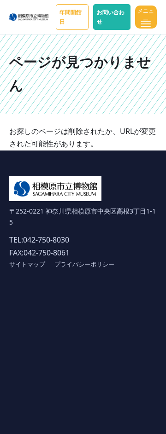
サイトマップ (27, 264)
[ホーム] (28, 17)
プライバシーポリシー (84, 264)
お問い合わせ (111, 16)
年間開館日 (70, 16)
